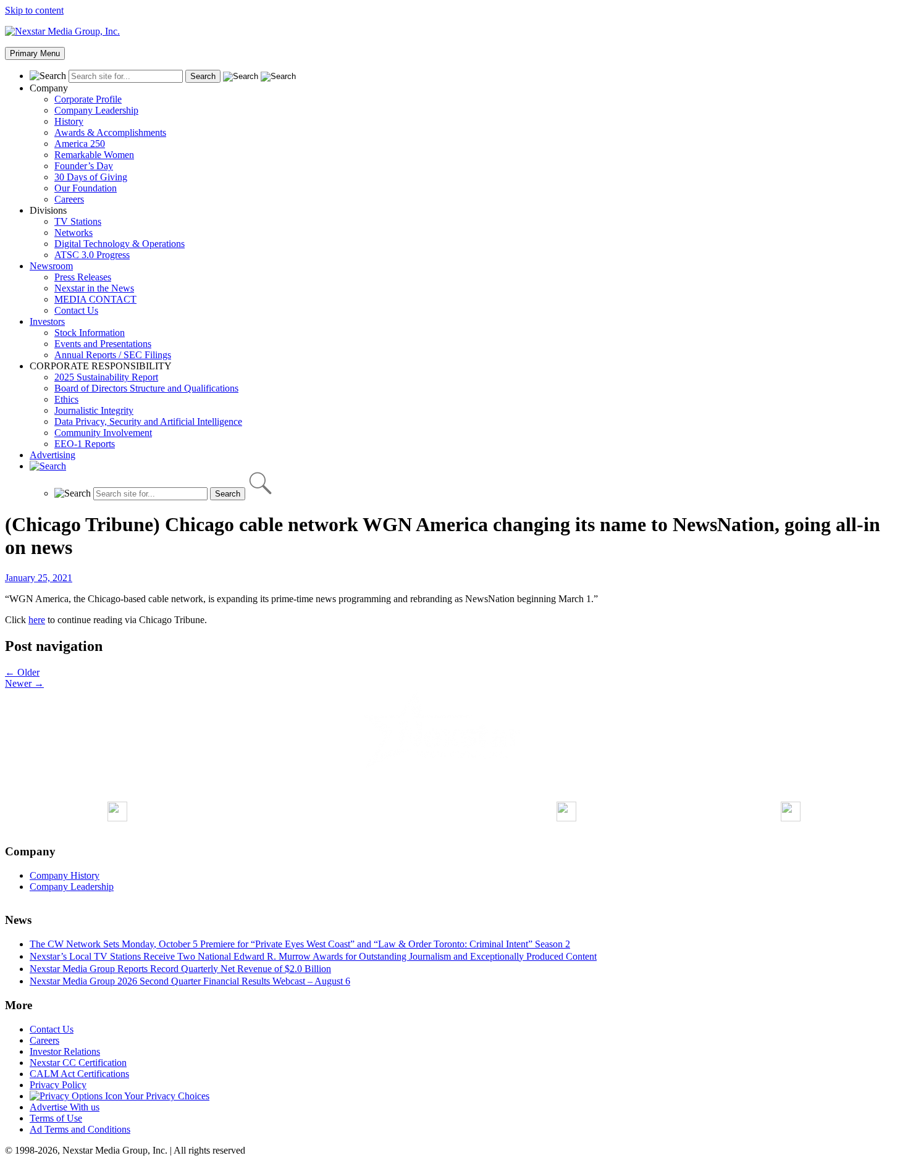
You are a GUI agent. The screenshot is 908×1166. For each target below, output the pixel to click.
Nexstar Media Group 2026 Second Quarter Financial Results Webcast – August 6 (190, 981)
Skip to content (34, 10)
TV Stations (77, 221)
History (68, 121)
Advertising (52, 455)
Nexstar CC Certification (78, 1062)
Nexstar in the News (94, 288)
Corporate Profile (88, 99)
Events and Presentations (102, 343)
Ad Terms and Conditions (80, 1129)
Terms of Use (56, 1118)
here (36, 619)
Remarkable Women (94, 154)
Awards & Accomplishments (110, 132)
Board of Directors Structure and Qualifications (146, 388)
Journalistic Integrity (93, 410)
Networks (73, 232)
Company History (64, 875)
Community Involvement (103, 432)
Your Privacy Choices (165, 1096)
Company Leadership (96, 110)
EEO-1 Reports (84, 443)
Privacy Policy (58, 1085)
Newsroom (51, 266)
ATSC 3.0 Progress (92, 255)
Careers (69, 199)
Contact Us (76, 310)
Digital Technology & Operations (119, 243)
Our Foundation (85, 188)
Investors (47, 321)
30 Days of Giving (90, 177)
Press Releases (82, 277)
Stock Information (89, 332)
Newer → (24, 683)
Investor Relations (65, 1051)
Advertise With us (64, 1107)
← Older (22, 672)
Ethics (66, 399)
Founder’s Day (83, 166)
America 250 (79, 143)
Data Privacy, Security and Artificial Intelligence (148, 421)
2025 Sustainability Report (106, 377)
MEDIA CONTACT (95, 299)
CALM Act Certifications (79, 1073)
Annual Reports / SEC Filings (112, 355)
